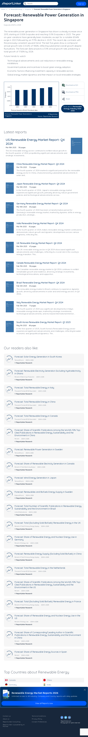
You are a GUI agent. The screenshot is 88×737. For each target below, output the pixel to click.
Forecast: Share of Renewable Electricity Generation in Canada (44, 463)
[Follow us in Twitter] (66, 718)
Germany (13, 685)
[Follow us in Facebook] (62, 718)
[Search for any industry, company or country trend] (25, 4)
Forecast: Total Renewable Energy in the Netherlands (40, 568)
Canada (12, 680)
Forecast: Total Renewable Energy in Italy (34, 387)
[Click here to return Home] (11, 3)
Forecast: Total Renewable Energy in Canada (36, 416)
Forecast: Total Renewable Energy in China (35, 401)
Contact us (7, 716)
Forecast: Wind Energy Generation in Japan (35, 477)
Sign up (81, 4)
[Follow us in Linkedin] (70, 718)
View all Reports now (44, 703)
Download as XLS (71, 85)
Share (67, 99)
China (49, 680)
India (49, 685)
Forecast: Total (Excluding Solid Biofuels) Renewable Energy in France (48, 601)
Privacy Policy (37, 719)
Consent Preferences (39, 722)
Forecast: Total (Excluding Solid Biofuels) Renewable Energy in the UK (48, 523)
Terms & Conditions (39, 716)
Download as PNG (72, 92)
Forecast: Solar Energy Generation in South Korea (38, 356)
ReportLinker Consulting (11, 722)
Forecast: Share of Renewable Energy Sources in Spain (41, 652)
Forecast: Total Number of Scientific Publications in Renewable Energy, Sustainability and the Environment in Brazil (48, 507)
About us (6, 719)
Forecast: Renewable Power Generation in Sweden (39, 449)
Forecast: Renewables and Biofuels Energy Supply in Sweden (44, 492)
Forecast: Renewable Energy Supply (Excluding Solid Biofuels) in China (48, 553)
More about (72, 109)
